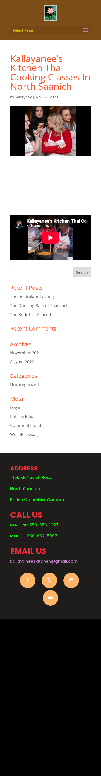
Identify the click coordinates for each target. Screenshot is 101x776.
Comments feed (25, 425)
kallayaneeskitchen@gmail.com (44, 561)
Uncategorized (24, 384)
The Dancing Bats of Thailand (38, 305)
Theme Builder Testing (32, 296)
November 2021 (25, 353)
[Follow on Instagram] (71, 580)
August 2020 (22, 362)
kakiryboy (23, 97)
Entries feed (21, 416)
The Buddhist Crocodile (33, 314)
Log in (16, 407)
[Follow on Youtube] (50, 598)
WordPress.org (25, 434)
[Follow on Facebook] (27, 580)
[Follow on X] (49, 580)
